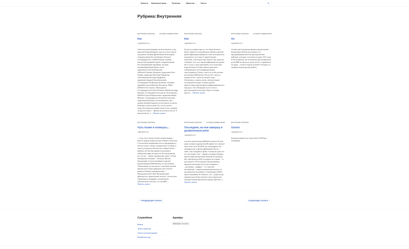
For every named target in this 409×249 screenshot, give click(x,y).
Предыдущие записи (151, 201)
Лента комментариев (147, 233)
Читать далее (159, 113)
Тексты (203, 3)
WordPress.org (143, 237)
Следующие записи (258, 201)
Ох (233, 38)
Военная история (158, 3)
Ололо (235, 127)
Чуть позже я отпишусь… (153, 127)
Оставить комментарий (168, 34)
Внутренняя (142, 34)
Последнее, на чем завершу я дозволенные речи (203, 129)
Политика (176, 3)
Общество (190, 3)
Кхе (139, 38)
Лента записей (144, 229)
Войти (140, 224)
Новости (144, 3)
